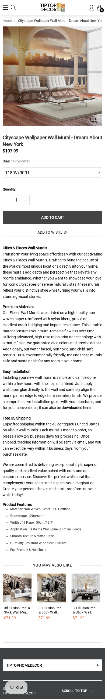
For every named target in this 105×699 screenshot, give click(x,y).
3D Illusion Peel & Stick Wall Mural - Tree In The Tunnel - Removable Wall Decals (85, 610)
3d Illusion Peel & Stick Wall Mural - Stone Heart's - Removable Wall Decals (17, 610)
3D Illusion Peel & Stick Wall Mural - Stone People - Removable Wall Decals (50, 610)
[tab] (52, 665)
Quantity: (9, 189)
